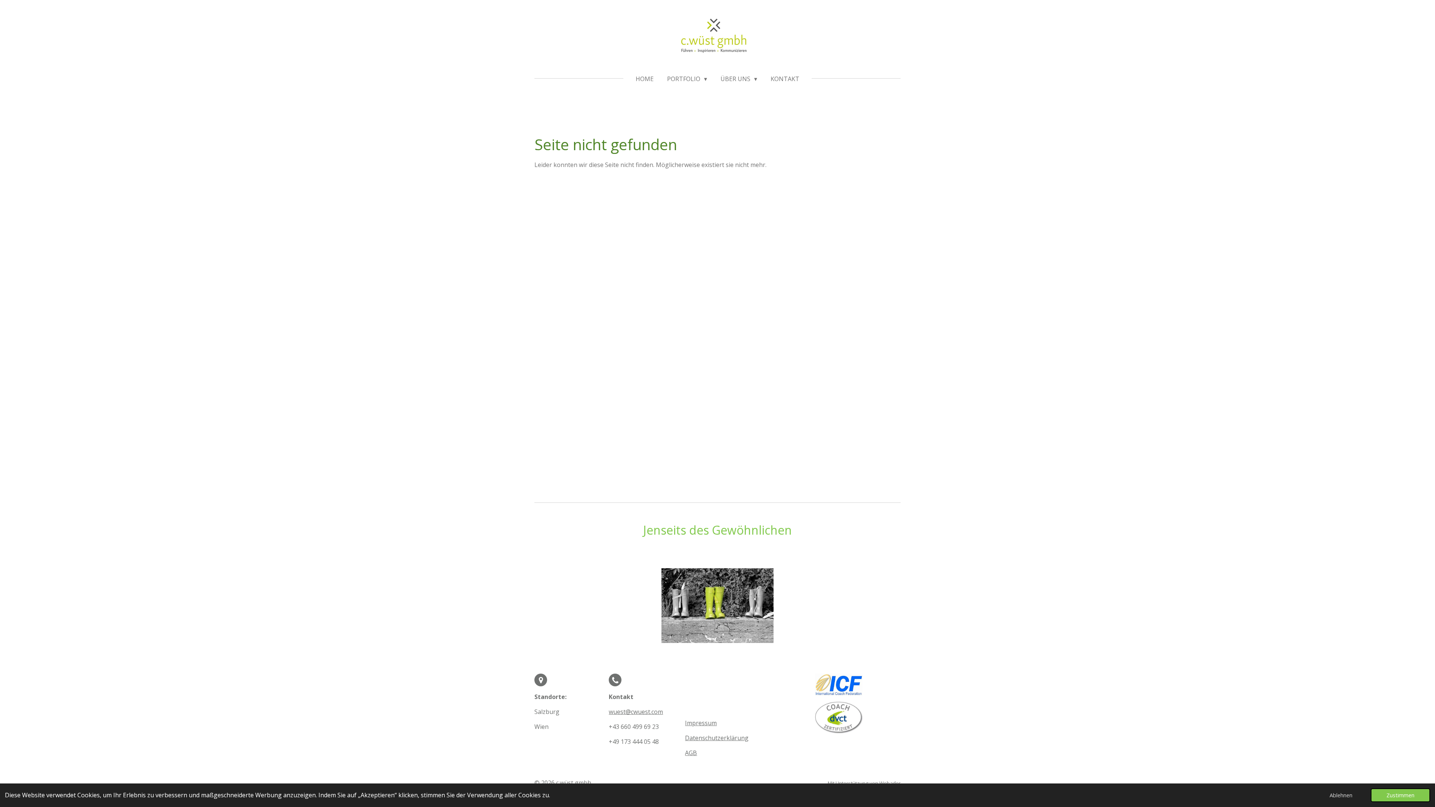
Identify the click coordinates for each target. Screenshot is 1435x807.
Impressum (701, 723)
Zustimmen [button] (1400, 795)
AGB (691, 753)
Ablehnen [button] (1341, 795)
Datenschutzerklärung (717, 738)
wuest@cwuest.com (636, 712)
